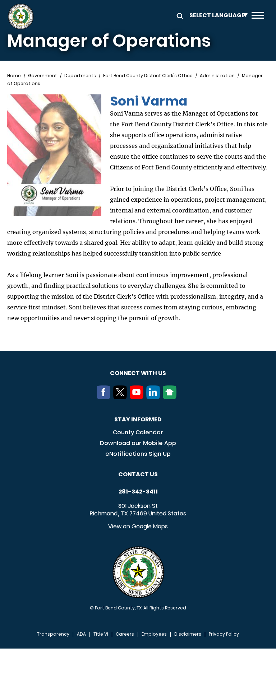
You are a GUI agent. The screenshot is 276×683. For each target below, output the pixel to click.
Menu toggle (258, 16)
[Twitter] (121, 397)
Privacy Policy (224, 634)
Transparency (53, 634)
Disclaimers (187, 634)
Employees (154, 634)
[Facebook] (105, 397)
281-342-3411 (138, 491)
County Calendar (138, 432)
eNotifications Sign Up (138, 454)
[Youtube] (138, 397)
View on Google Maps (138, 526)
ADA (81, 634)
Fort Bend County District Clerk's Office (148, 75)
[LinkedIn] (154, 397)
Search (178, 15)
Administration (217, 75)
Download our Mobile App (138, 443)
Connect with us (138, 373)
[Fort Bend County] (20, 16)
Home (14, 75)
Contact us (138, 474)
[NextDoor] (171, 397)
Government (42, 75)
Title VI (100, 634)
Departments (80, 75)
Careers (125, 634)
